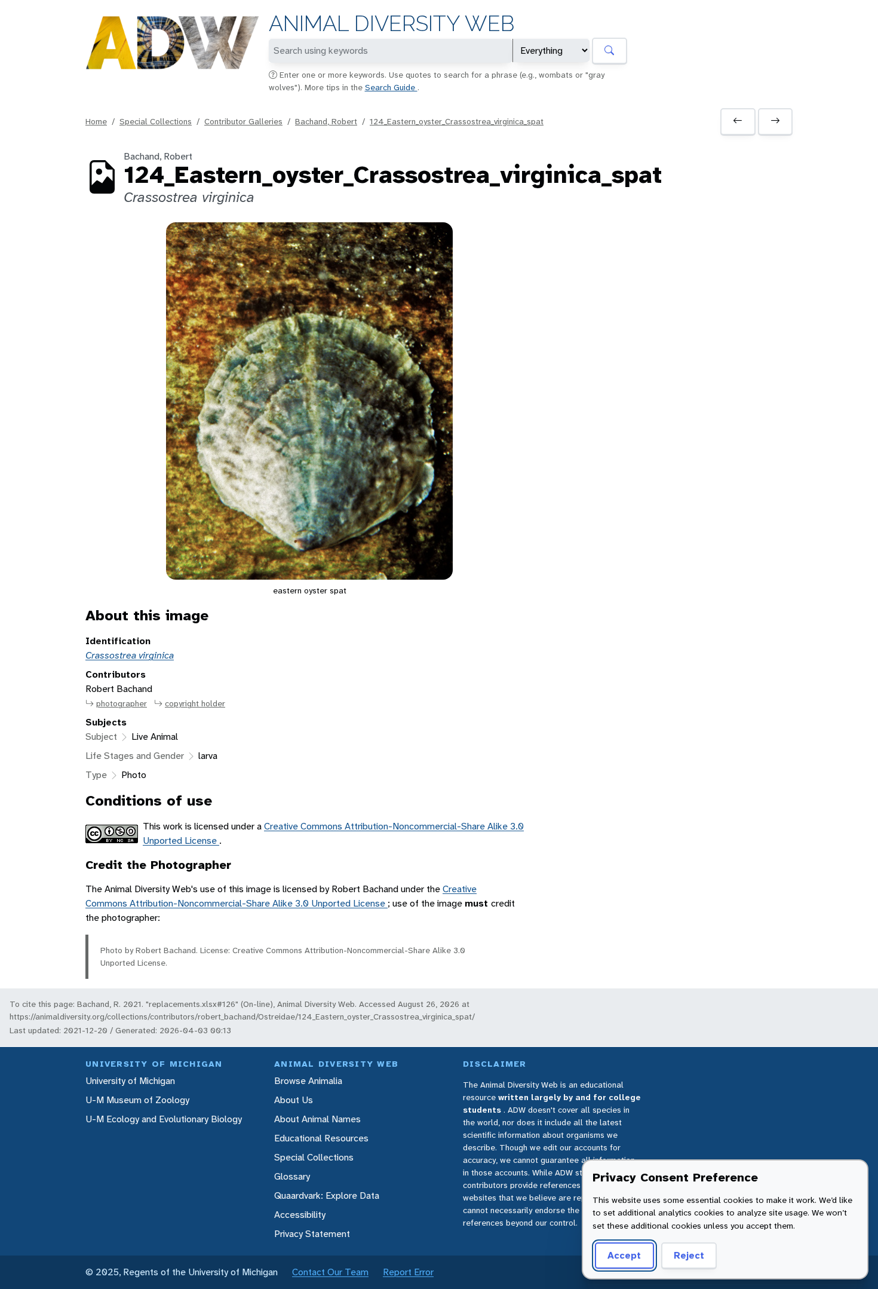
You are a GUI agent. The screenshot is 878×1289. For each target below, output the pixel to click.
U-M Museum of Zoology (137, 1100)
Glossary (292, 1176)
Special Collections (155, 121)
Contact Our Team (330, 1272)
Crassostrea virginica (129, 655)
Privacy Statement (312, 1233)
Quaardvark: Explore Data (326, 1195)
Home (96, 121)
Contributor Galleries (243, 121)
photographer (121, 703)
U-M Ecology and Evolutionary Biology (163, 1119)
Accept (624, 1255)
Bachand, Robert (326, 121)
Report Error (408, 1272)
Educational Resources (321, 1138)
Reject (689, 1255)
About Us (293, 1100)
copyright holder (195, 703)
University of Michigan (130, 1080)
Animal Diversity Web (391, 23)
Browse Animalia (308, 1080)
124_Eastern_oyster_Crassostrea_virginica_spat (457, 121)
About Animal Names (317, 1119)
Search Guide (391, 87)
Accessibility (300, 1214)
